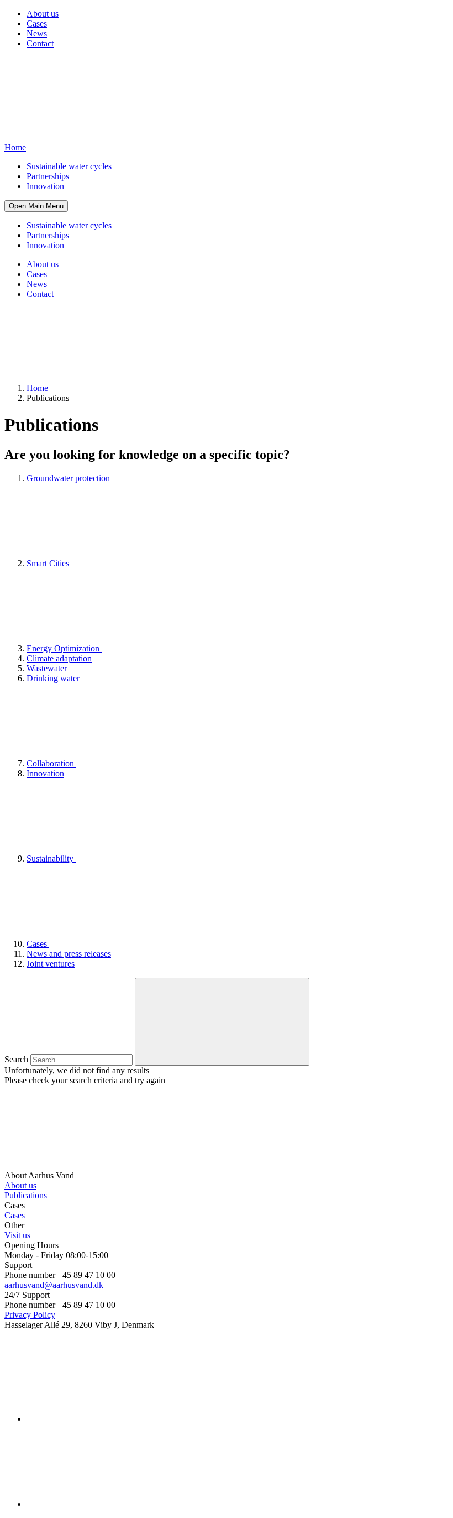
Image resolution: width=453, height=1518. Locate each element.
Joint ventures (51, 963)
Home (37, 388)
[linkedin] (109, 1418)
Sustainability (51, 858)
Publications (25, 1195)
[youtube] (109, 1504)
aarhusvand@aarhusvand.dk (53, 1285)
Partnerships (48, 176)
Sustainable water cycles (69, 166)
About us (43, 13)
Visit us (17, 1235)
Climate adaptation (59, 658)
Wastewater (47, 668)
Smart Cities (49, 563)
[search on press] (222, 1022)
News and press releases (69, 953)
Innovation (45, 186)
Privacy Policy (29, 1314)
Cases (37, 23)
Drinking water (53, 678)
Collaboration (51, 763)
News (37, 33)
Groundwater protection (68, 478)
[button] (36, 206)
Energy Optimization (64, 648)
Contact (40, 43)
